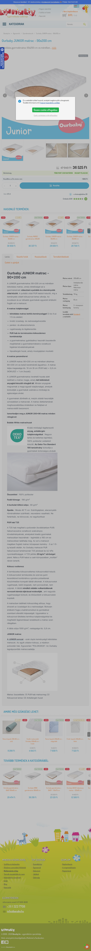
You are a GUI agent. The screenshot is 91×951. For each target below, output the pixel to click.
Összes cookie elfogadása (45, 109)
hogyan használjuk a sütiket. (50, 103)
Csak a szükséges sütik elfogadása (45, 115)
